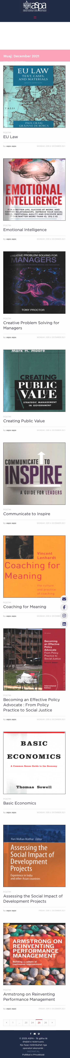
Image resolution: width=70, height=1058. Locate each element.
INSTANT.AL (33, 1051)
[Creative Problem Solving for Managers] (34, 282)
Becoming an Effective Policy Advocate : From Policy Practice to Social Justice (31, 704)
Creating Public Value (24, 421)
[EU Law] (34, 97)
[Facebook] (30, 1033)
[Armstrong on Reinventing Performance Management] (34, 954)
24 (32, 1022)
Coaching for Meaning (24, 606)
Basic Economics (19, 803)
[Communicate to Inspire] (34, 474)
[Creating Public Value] (34, 381)
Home (5, 61)
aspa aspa (11, 146)
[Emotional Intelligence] (34, 189)
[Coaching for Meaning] (34, 567)
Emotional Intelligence (25, 229)
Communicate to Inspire (26, 513)
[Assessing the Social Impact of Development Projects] (34, 856)
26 (45, 1022)
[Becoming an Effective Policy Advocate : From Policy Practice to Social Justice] (34, 659)
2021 (12, 61)
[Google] (34, 1033)
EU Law (10, 136)
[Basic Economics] (34, 763)
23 (26, 1022)
